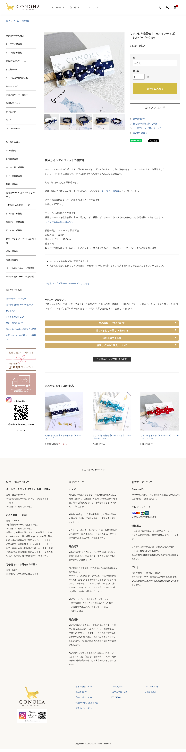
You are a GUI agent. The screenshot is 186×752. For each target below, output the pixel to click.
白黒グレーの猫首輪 (15, 222)
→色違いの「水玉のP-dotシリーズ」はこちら (67, 283)
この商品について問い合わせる (147, 128)
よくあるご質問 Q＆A (15, 317)
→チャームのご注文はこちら (59, 221)
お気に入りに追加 (153, 107)
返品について (139, 119)
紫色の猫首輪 (12, 259)
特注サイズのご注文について (112, 345)
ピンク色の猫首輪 (14, 213)
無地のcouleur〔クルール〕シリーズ (20, 195)
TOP (8, 21)
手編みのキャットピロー (17, 95)
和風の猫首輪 (12, 184)
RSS (112, 697)
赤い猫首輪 (11, 150)
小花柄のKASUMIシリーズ (18, 205)
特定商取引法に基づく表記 (145, 124)
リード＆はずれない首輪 (17, 78)
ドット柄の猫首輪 (14, 176)
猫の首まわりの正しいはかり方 (112, 330)
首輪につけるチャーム (16, 61)
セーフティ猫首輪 (110, 191)
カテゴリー (56, 7)
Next (120, 72)
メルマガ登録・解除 (118, 692)
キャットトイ (12, 86)
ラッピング (11, 111)
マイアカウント (152, 686)
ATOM (118, 697)
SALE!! (9, 120)
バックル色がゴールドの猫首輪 (20, 276)
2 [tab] (21, 430)
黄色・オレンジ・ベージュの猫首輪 (21, 241)
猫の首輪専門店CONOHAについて (20, 305)
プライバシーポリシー (85, 708)
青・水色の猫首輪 (14, 230)
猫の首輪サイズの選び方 (16, 298)
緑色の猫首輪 (12, 251)
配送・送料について (14, 323)
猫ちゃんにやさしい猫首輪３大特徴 (21, 329)
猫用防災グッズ (13, 103)
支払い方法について (84, 697)
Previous (48, 72)
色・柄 (73, 7)
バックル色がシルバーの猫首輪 (20, 268)
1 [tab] (17, 430)
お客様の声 (10, 311)
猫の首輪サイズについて (112, 323)
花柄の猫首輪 (12, 159)
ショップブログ (117, 686)
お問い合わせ (151, 692)
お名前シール (12, 69)
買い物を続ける (140, 133)
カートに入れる (155, 88)
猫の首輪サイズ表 (112, 338)
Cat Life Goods (13, 128)
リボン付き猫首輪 (21, 21)
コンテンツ (90, 7)
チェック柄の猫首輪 (15, 167)
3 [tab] (24, 430)
